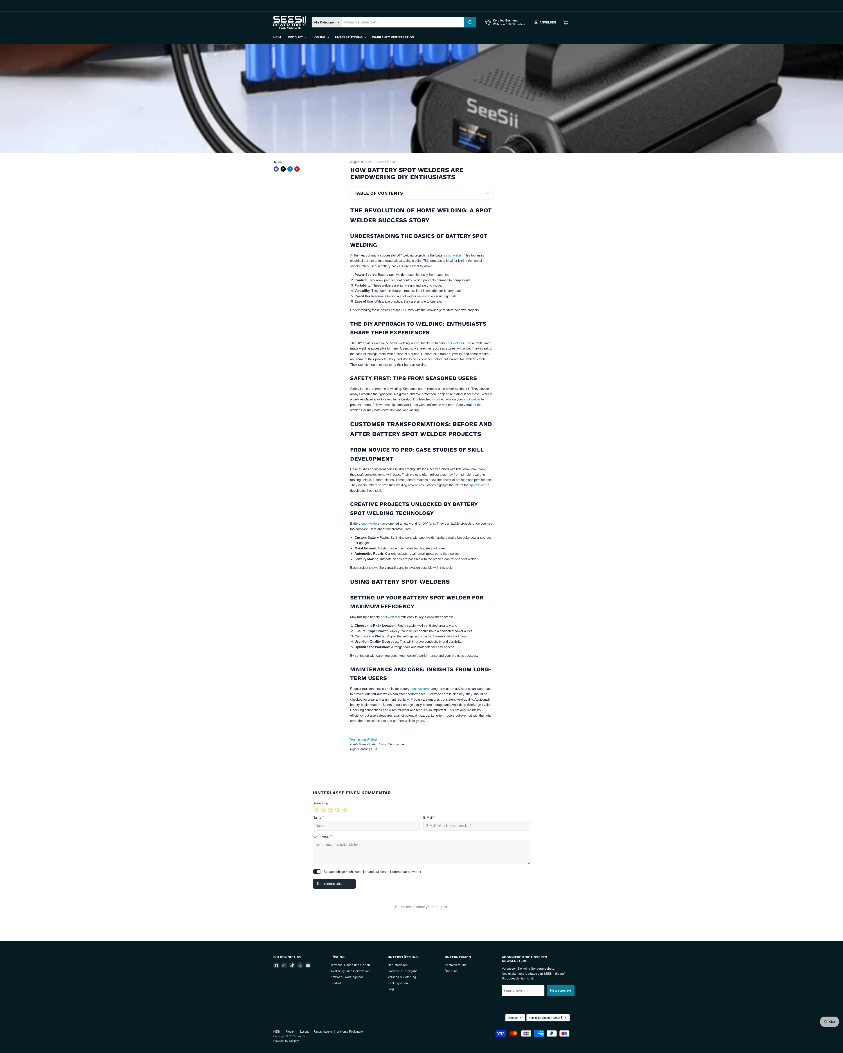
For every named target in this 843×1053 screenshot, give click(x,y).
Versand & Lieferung (402, 977)
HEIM (277, 37)
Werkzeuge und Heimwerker (350, 971)
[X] (297, 6)
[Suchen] (470, 22)
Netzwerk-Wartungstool (346, 977)
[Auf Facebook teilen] (276, 169)
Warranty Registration (393, 37)
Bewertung (320, 803)
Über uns (451, 971)
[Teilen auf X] (283, 169)
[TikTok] (290, 6)
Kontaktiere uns (456, 965)
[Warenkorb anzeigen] (566, 22)
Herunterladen (398, 965)
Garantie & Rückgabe (403, 971)
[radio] (316, 810)
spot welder (454, 255)
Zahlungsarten (398, 983)
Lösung (319, 37)
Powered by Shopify (286, 1040)
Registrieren (560, 990)
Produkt (296, 37)
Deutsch (517, 5)
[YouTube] (304, 6)
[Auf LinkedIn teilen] (290, 169)
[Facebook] (276, 6)
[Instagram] (283, 6)
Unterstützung (349, 37)
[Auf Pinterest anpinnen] (297, 169)
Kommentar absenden (334, 884)
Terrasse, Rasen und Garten (350, 965)
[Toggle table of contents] (488, 193)
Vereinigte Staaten (550, 5)
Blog (391, 989)
